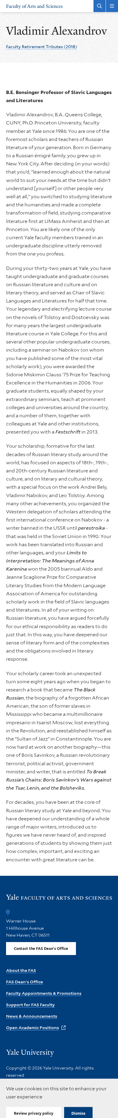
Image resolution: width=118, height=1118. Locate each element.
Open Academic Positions (32, 1027)
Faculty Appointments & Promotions (43, 993)
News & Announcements (31, 1016)
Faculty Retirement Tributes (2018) (41, 46)
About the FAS (21, 970)
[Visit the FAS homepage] (59, 900)
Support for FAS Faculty (30, 1004)
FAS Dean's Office (24, 981)
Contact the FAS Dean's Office (41, 948)
